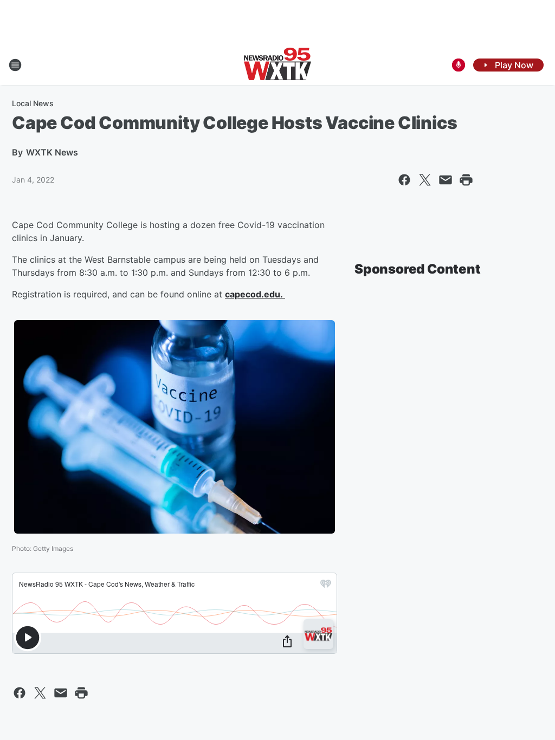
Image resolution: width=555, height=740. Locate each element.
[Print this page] (466, 179)
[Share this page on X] (425, 179)
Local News (33, 103)
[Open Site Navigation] (15, 65)
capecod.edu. (255, 294)
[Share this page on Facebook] (404, 179)
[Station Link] (277, 65)
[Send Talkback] (458, 65)
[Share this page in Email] (445, 179)
